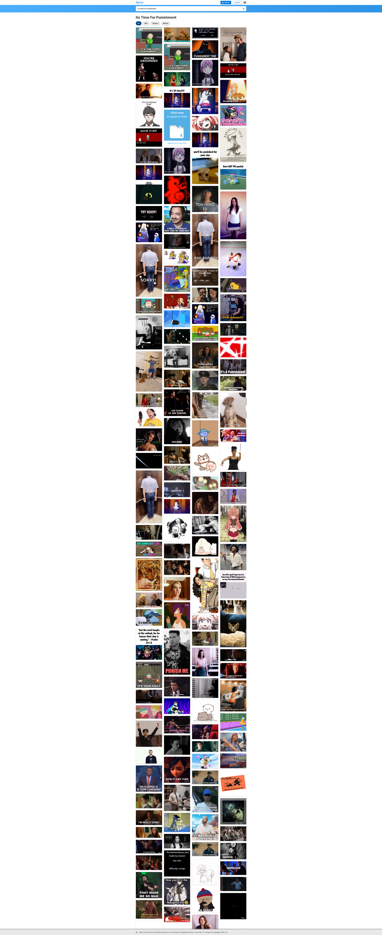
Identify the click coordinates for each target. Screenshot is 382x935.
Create (227, 2)
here (226, 932)
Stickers (155, 23)
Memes (165, 23)
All (138, 23)
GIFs (146, 23)
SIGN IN (237, 2)
